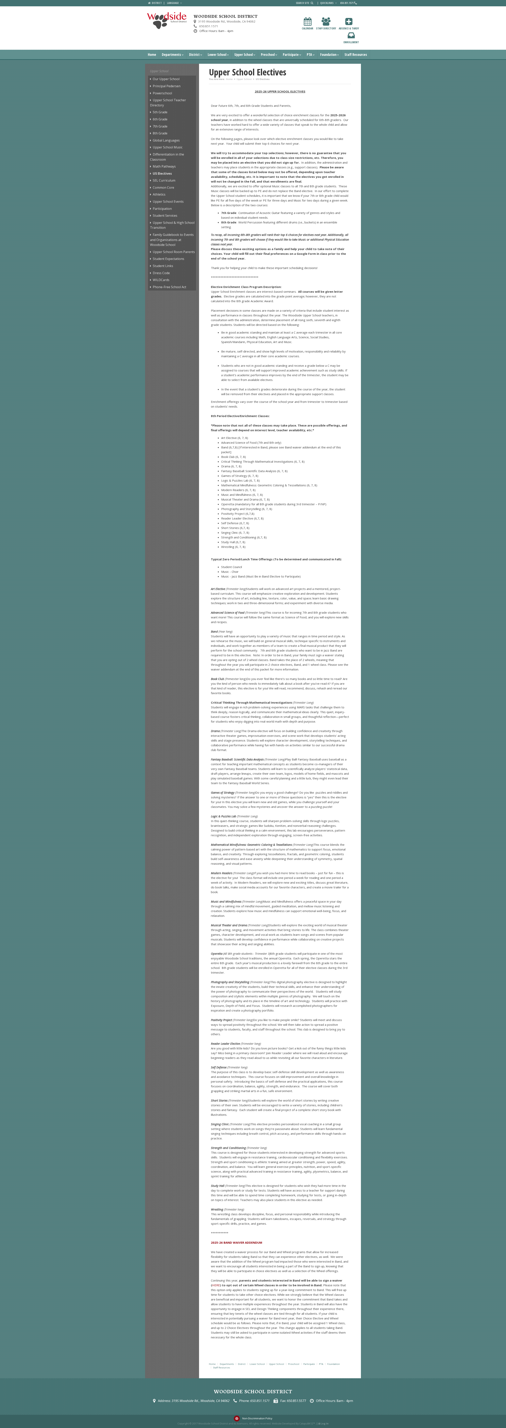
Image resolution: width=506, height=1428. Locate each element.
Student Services (165, 215)
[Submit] (312, 3)
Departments (171, 54)
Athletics (159, 194)
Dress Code (161, 273)
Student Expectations (168, 259)
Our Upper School (166, 79)
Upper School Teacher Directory (168, 102)
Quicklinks (327, 3)
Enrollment (351, 42)
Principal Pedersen (166, 86)
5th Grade (160, 112)
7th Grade (160, 126)
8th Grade (160, 133)
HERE (216, 1285)
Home (152, 54)
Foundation (328, 54)
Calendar (307, 28)
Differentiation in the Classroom (167, 157)
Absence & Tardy (349, 28)
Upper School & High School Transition (172, 225)
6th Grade (160, 119)
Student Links (163, 266)
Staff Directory (326, 28)
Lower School (217, 54)
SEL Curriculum (164, 180)
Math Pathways (164, 166)
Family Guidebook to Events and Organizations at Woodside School (172, 240)
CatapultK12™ (307, 1423)
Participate (291, 54)
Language (173, 3)
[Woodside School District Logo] (167, 20)
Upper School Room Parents (174, 252)
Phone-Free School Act (169, 287)
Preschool (268, 54)
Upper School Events (168, 201)
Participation (162, 208)
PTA (309, 54)
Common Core (163, 187)
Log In (325, 1423)
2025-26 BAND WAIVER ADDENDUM (236, 1242)
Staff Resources (356, 54)
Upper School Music (167, 147)
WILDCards (161, 280)
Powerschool (162, 93)
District (194, 54)
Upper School (243, 54)
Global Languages (166, 140)
